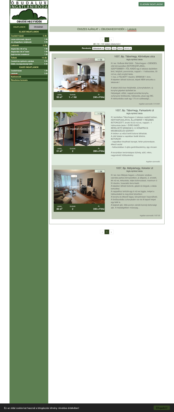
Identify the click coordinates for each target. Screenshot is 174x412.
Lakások (15, 45)
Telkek (14, 57)
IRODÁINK (38, 27)
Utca (114, 48)
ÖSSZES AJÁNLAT (87, 29)
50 (98, 44)
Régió (108, 48)
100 (102, 44)
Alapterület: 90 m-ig (19, 49)
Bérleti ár (127, 48)
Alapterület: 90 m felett (20, 51)
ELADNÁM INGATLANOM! (151, 4)
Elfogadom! (161, 407)
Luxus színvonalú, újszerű (21, 39)
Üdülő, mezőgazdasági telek (22, 64)
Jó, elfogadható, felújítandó (21, 42)
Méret (120, 48)
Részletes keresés (19, 80)
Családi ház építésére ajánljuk (23, 61)
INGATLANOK (19, 27)
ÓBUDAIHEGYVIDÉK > (114, 29)
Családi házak (17, 35)
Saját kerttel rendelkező (20, 54)
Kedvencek (16, 76)
